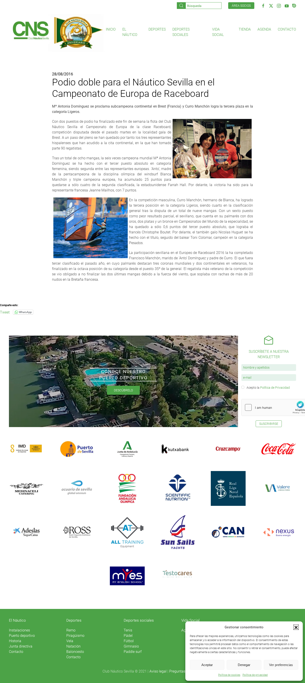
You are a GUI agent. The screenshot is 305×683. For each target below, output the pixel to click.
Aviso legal (158, 671)
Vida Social (190, 620)
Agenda (264, 29)
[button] (296, 627)
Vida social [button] (218, 32)
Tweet (5, 312)
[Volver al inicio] (57, 32)
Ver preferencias (281, 665)
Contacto (287, 29)
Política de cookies (229, 675)
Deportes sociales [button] (181, 32)
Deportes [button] (157, 29)
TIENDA (245, 29)
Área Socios (241, 5)
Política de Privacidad (275, 387)
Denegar (244, 665)
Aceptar (207, 665)
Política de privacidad (255, 675)
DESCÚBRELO (123, 390)
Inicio (111, 29)
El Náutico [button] (129, 32)
